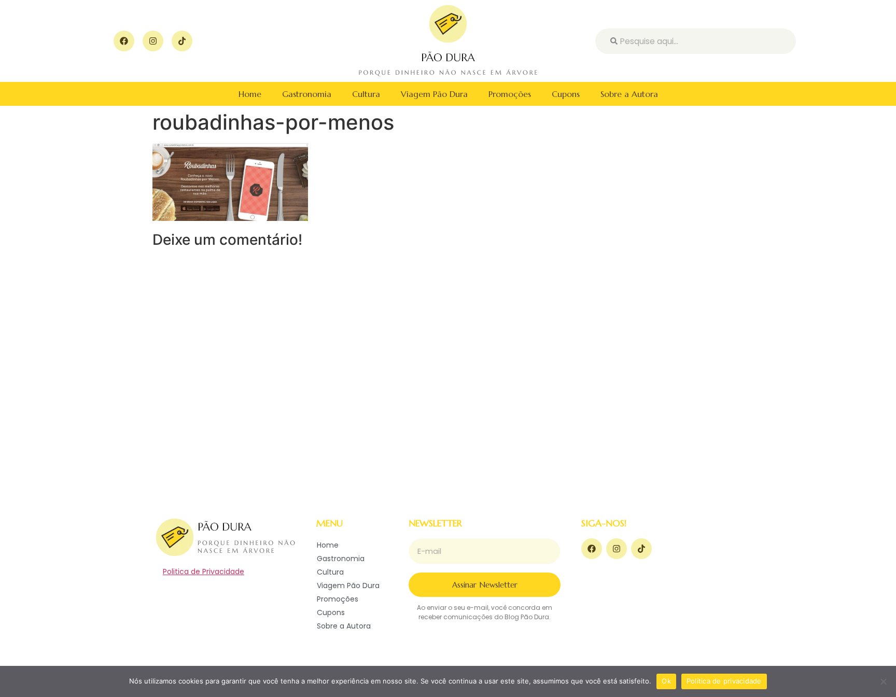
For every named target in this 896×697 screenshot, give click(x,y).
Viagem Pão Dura (434, 94)
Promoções (509, 94)
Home (250, 94)
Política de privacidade (724, 681)
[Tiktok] (182, 41)
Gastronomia (306, 94)
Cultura (366, 94)
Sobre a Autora (629, 94)
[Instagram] (153, 41)
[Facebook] (124, 41)
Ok (666, 681)
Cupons (566, 94)
